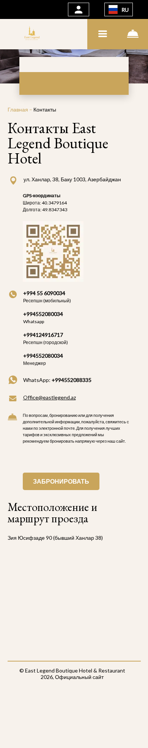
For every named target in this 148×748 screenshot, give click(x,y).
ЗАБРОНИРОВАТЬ (61, 481)
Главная (18, 109)
